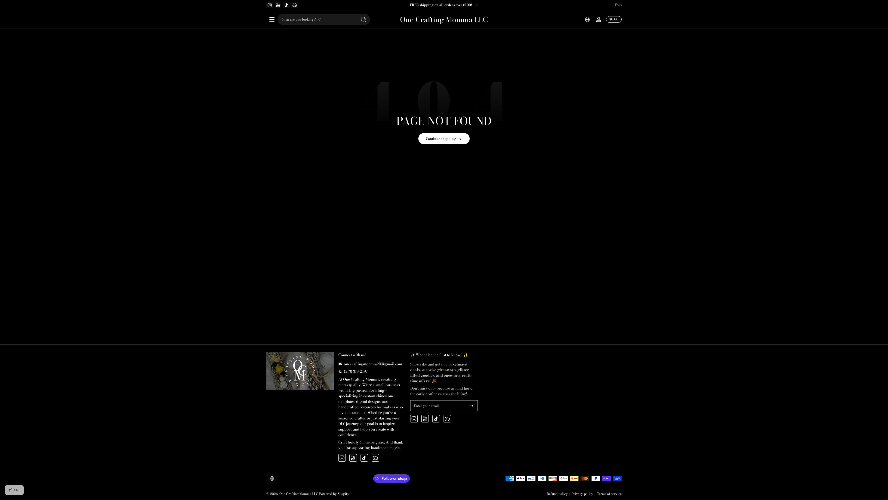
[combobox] (316, 19)
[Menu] (272, 19)
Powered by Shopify (334, 493)
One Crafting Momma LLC (298, 493)
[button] (587, 19)
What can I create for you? (441, 5)
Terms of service (609, 494)
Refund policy (557, 494)
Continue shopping (441, 138)
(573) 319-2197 (356, 371)
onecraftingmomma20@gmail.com (373, 363)
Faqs (618, 5)
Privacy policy (582, 494)
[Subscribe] (471, 405)
